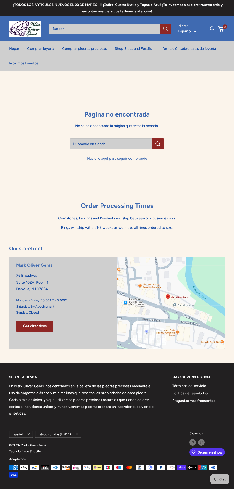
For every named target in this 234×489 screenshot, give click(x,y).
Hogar (14, 48)
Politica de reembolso (190, 393)
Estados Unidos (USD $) (54, 434)
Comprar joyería (40, 48)
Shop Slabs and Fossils (133, 48)
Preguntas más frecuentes (193, 401)
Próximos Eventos (23, 63)
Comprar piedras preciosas (84, 48)
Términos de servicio (189, 386)
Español (17, 434)
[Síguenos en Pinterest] (201, 442)
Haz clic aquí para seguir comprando (117, 158)
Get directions (35, 326)
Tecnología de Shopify (25, 451)
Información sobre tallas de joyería (188, 48)
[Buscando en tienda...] (158, 143)
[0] (221, 29)
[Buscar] (165, 29)
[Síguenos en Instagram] (192, 442)
